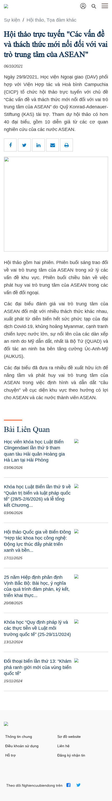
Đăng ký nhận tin (71, 755)
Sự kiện (12, 20)
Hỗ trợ (10, 755)
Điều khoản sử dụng (22, 746)
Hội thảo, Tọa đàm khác (51, 20)
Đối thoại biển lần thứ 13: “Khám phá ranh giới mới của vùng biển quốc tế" (37, 667)
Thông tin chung (18, 736)
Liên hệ (63, 746)
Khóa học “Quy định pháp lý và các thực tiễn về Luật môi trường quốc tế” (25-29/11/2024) (37, 628)
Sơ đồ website (69, 736)
